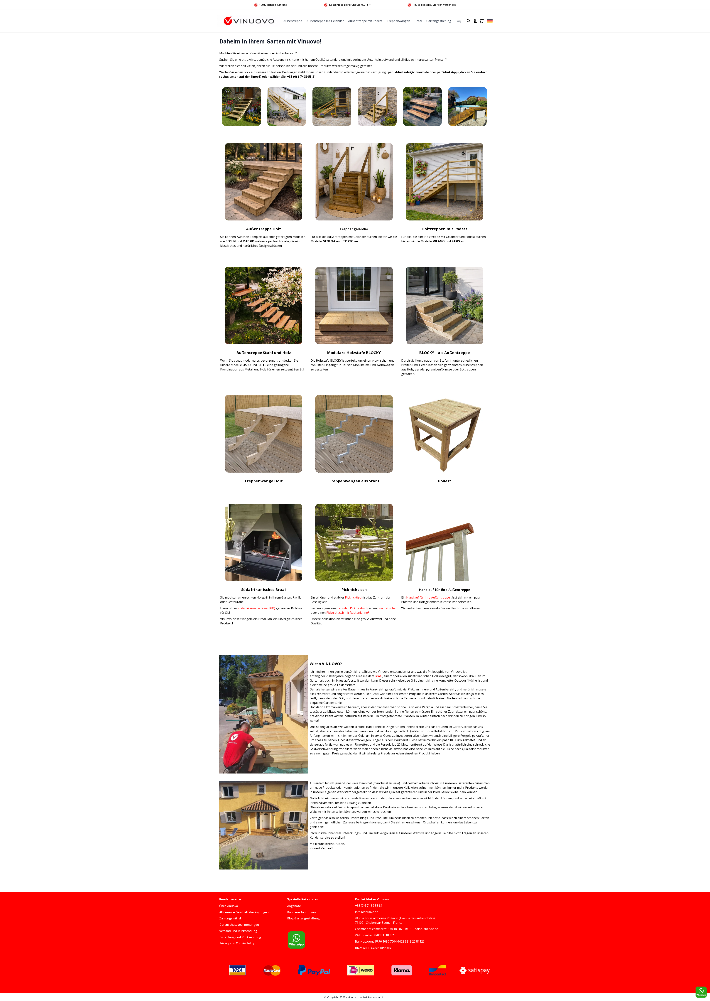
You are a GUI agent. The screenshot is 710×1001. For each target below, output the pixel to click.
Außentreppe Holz (263, 228)
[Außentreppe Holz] (241, 106)
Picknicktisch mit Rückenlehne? (347, 613)
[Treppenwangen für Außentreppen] (263, 433)
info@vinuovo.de (416, 72)
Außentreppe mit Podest (365, 21)
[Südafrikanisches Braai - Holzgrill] (263, 542)
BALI (260, 365)
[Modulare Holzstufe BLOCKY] (354, 305)
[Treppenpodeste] (467, 106)
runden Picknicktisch (353, 608)
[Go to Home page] (248, 21)
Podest (444, 480)
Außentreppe (292, 21)
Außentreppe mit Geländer (325, 21)
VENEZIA (329, 241)
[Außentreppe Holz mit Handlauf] (444, 542)
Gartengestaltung (438, 21)
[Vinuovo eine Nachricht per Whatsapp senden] (321, 940)
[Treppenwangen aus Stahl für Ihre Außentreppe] (354, 433)
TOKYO (348, 241)
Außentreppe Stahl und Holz (263, 352)
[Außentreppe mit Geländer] (286, 106)
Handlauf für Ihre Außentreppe (428, 597)
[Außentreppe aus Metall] (422, 106)
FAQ (458, 21)
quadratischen (387, 608)
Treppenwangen (398, 21)
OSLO (247, 365)
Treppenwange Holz (263, 480)
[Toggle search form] (468, 21)
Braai (418, 21)
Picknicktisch (354, 597)
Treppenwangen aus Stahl (354, 480)
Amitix (382, 997)
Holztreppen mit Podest (444, 228)
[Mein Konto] (475, 21)
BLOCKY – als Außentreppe (444, 352)
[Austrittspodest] (444, 433)
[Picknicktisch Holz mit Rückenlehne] (354, 542)
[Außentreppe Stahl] (263, 305)
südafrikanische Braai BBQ (256, 608)
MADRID (248, 241)
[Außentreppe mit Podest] (331, 106)
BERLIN (231, 241)
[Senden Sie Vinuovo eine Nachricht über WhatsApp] (701, 992)
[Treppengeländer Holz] (354, 181)
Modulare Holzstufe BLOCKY (354, 352)
